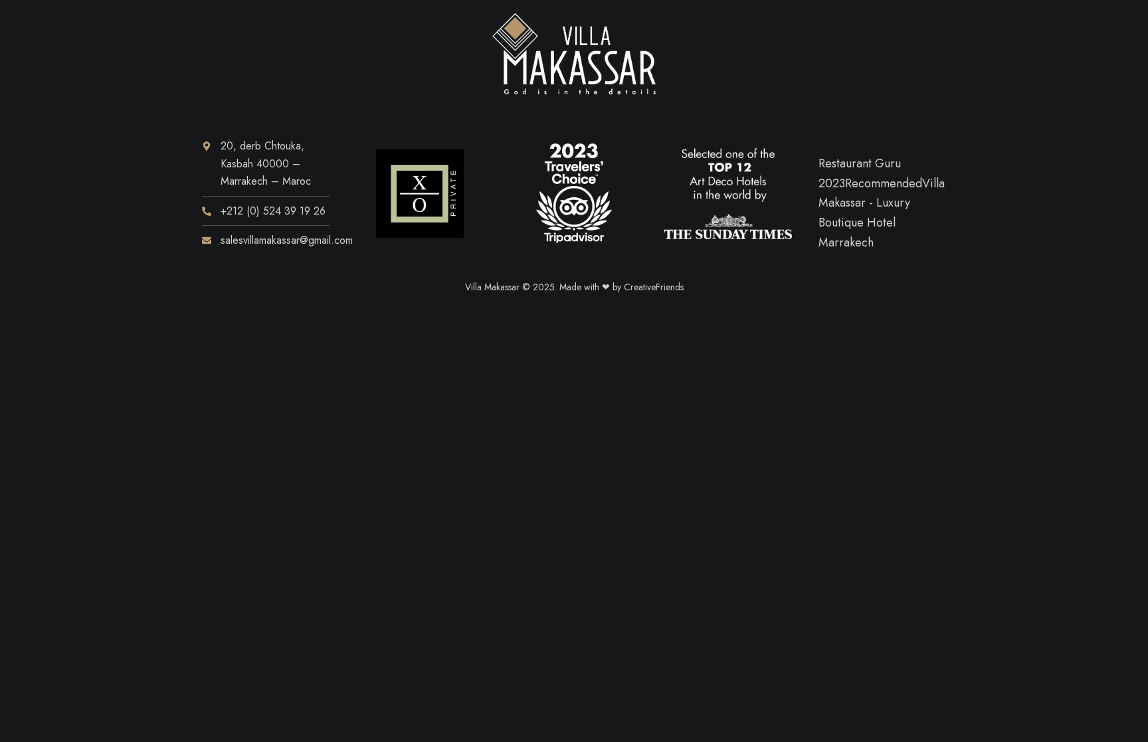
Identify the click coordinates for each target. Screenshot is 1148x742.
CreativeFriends (654, 287)
